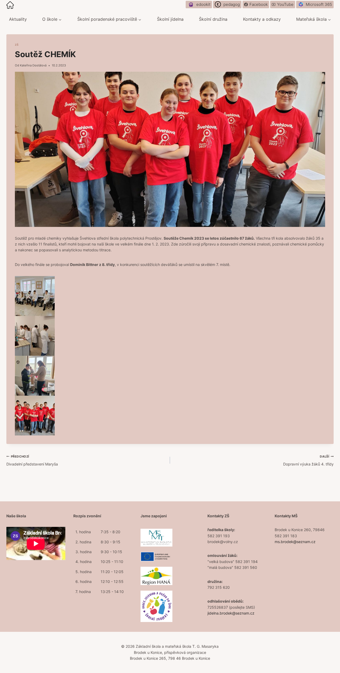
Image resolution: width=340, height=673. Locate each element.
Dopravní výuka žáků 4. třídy (308, 460)
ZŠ (17, 44)
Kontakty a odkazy (262, 19)
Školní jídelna (170, 19)
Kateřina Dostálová (33, 65)
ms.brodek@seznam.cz (295, 541)
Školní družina (213, 19)
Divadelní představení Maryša (32, 460)
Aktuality (18, 19)
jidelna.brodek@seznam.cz (230, 613)
